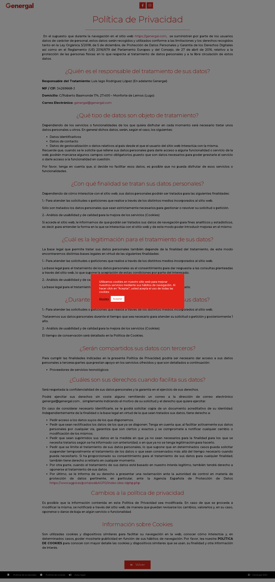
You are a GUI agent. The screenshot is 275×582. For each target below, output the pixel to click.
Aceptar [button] (117, 298)
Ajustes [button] (104, 299)
